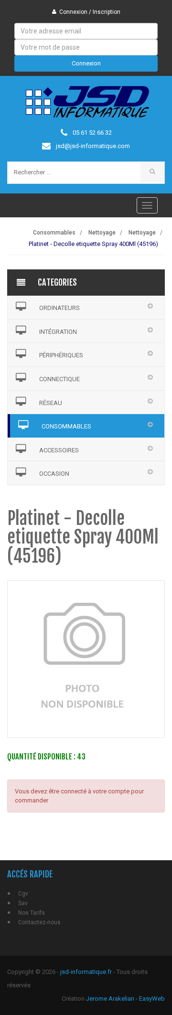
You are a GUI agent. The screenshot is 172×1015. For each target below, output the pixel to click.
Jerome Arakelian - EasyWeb (125, 998)
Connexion (86, 63)
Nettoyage (102, 232)
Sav (23, 903)
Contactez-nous (39, 922)
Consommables (54, 232)
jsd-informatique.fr (86, 971)
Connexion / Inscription (89, 12)
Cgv (23, 893)
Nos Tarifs (31, 912)
